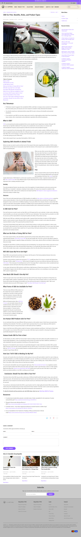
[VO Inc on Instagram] (4, 3)
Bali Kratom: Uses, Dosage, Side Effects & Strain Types (68, 52)
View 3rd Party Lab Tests (68, 518)
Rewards (57, 7)
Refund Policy (51, 518)
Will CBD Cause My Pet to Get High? (11, 87)
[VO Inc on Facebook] (2, 3)
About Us (48, 7)
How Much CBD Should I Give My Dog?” (36, 283)
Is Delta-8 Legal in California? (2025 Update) (68, 68)
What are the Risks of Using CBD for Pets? (13, 86)
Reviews (65, 511)
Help (52, 7)
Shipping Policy (51, 520)
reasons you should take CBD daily (21, 368)
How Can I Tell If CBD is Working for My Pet (13, 96)
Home (15, 7)
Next (57, 12)
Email (33, 431)
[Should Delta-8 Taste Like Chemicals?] (12, 461)
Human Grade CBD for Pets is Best (11, 94)
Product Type (21, 7)
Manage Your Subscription (68, 506)
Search (50, 504)
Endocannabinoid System (40, 365)
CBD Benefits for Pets (8, 82)
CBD (4, 124)
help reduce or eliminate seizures (45, 198)
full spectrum (19, 261)
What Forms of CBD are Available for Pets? (13, 91)
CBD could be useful (10, 179)
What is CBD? (6, 81)
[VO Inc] (7, 6)
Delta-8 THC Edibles (22, 506)
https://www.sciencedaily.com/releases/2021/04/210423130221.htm (25, 404)
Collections (30, 7)
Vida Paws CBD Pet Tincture (46, 391)
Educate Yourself (39, 7)
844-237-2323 (9, 3)
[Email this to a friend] (57, 418)
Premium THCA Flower (38, 509)
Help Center (66, 504)
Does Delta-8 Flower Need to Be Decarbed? (68, 55)
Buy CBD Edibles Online (53, 506)
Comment (5, 437)
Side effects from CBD (20, 238)
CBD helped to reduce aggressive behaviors (46, 190)
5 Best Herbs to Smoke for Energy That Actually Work (68, 38)
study (50, 176)
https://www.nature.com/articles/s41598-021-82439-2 (19, 408)
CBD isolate (6, 263)
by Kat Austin (5, 19)
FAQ (49, 511)
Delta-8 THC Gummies (22, 504)
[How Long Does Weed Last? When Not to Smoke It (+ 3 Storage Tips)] (31, 461)
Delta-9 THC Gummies (38, 504)
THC (29, 259)
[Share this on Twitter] (47, 418)
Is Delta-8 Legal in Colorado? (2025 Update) (68, 64)
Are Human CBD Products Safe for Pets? (13, 93)
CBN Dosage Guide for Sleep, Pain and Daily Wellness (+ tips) (67, 48)
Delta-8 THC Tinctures (22, 511)
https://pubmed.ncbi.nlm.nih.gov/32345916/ (26, 399)
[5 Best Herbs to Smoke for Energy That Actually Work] (50, 461)
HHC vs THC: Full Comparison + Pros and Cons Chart (67, 43)
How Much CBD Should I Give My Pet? (12, 89)
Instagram (66, 513)
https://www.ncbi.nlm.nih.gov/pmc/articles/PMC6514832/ (23, 412)
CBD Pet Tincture (11, 348)
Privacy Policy (51, 513)
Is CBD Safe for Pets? (8, 84)
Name (4, 431)
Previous (52, 12)
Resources (5, 100)
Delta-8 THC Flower (21, 509)
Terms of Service (52, 515)
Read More (5, 482)
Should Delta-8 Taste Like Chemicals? (68, 30)
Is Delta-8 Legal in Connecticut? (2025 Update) (66, 60)
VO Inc (7, 524)
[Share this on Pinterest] (53, 418)
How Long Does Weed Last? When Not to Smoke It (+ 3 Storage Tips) (68, 34)
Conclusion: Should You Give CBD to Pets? (13, 98)
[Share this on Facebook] (50, 418)
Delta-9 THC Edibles (37, 506)
